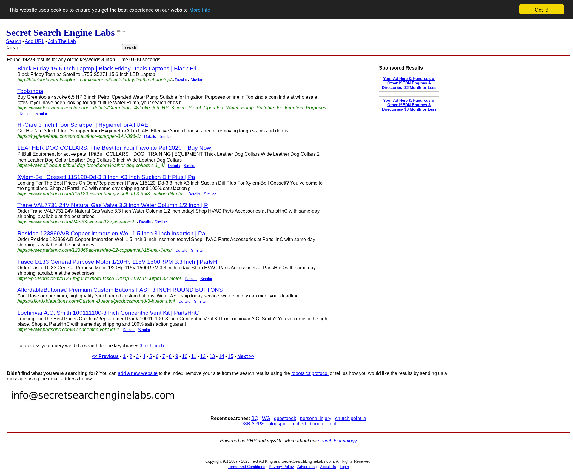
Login (344, 466)
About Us (328, 466)
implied (298, 423)
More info (199, 9)
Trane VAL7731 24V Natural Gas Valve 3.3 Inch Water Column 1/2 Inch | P (112, 205)
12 (203, 356)
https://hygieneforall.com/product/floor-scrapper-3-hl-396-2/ (79, 136)
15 (230, 356)
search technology (337, 440)
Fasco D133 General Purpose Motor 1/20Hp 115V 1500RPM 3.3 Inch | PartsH (117, 262)
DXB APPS (252, 423)
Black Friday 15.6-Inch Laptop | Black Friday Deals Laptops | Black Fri (106, 68)
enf (333, 423)
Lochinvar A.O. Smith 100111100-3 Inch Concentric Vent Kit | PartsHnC (108, 313)
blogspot (277, 423)
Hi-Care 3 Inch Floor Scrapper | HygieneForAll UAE (82, 125)
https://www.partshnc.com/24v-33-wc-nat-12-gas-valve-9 (76, 221)
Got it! (542, 9)
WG (266, 418)
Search (13, 41)
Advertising (307, 466)
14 (221, 356)
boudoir (318, 423)
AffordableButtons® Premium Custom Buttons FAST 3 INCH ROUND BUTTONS (120, 290)
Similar (196, 80)
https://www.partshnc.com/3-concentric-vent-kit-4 (68, 329)
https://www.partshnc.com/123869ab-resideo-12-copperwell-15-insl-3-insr (94, 250)
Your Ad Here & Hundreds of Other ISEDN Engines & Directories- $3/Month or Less (409, 83)
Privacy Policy (281, 466)
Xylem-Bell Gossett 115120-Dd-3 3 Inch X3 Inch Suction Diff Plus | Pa (106, 177)
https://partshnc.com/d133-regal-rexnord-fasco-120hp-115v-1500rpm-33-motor (99, 278)
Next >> (245, 356)
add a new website (138, 373)
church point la (350, 418)
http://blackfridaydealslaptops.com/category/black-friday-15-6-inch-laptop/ (94, 79)
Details (181, 80)
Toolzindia (30, 91)
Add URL (34, 41)
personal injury (315, 418)
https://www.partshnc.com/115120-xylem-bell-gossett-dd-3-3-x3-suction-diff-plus (101, 193)
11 (193, 356)
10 (184, 356)
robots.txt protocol (310, 373)
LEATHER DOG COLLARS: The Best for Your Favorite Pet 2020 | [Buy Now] (114, 148)
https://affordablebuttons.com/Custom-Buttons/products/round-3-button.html (96, 301)
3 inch (146, 345)
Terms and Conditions (246, 466)
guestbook (285, 418)
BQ (254, 418)
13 (212, 356)
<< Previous (105, 356)
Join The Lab (62, 41)
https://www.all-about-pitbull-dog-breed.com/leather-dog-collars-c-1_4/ (90, 165)
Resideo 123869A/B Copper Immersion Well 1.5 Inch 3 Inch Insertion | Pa (111, 233)
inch (159, 345)
